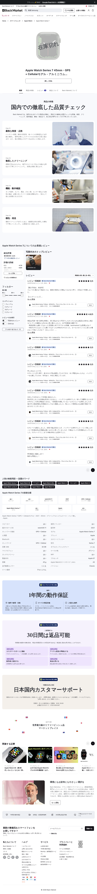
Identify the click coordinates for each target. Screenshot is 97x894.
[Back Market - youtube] (8, 857)
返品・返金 (25, 854)
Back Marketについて (9, 846)
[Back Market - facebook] (12, 857)
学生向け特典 (45, 859)
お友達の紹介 (45, 846)
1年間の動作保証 (46, 849)
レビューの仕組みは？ (11, 277)
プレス (5, 851)
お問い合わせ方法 (27, 849)
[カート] (93, 10)
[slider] (4, 295)
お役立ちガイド (26, 857)
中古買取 (43, 856)
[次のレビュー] (93, 470)
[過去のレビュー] (88, 470)
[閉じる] (94, 2)
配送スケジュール (27, 851)
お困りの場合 (80, 10)
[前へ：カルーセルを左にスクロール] (88, 743)
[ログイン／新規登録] (89, 10)
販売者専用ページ (46, 864)
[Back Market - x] (17, 857)
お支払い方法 (26, 870)
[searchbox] (44, 10)
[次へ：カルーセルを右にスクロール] (93, 743)
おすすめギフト (26, 859)
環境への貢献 (7, 849)
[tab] (21, 90)
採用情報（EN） (8, 854)
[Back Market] (12, 10)
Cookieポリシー (64, 854)
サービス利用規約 (64, 849)
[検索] (25, 10)
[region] (60, 263)
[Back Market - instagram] (4, 857)
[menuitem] (17, 16)
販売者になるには (46, 862)
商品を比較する (26, 862)
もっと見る (31, 299)
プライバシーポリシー (66, 851)
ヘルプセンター (26, 846)
